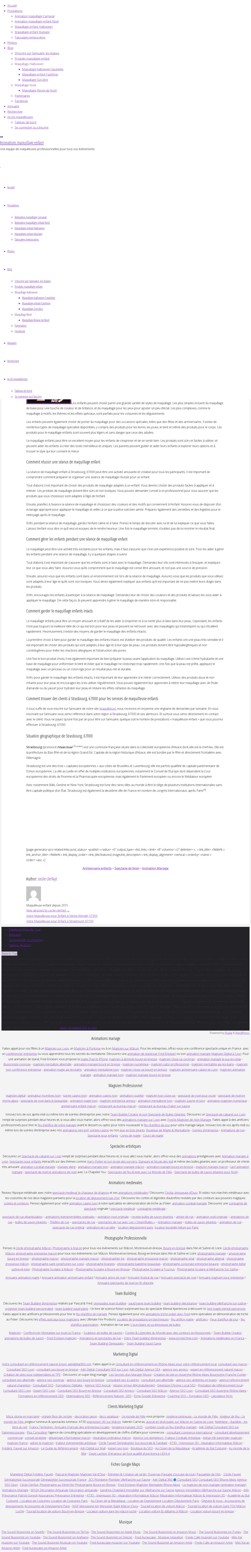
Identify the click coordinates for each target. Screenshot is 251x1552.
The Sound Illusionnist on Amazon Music (169, 1532)
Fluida (228, 1033)
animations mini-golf (76, 1130)
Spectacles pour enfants (25, 1161)
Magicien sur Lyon (57, 1048)
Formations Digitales (69, 1385)
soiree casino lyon (75, 1096)
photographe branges (100, 1264)
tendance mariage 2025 (127, 1427)
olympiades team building (110, 1303)
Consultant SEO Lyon (20, 1369)
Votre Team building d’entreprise (145, 1338)
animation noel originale (113, 1217)
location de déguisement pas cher (98, 1198)
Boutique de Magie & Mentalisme (168, 1130)
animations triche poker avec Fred (168, 1314)
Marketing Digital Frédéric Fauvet (31, 1474)
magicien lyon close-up (160, 1096)
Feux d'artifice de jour (224, 1319)
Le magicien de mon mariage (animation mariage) (214, 1485)
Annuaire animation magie (22, 1278)
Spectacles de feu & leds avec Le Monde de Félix (140, 1172)
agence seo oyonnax (50, 1380)
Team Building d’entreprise (40, 1303)
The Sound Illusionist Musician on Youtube (59, 1543)
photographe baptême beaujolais (139, 1264)
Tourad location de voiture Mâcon (162, 1506)
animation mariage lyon (93, 1167)
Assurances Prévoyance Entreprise (61, 1495)
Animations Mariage (15, 1490)
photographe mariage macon (80, 1259)
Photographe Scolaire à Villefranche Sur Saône (207, 1269)
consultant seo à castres (123, 1380)
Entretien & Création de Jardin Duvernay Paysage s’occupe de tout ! (152, 1474)
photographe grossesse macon (147, 1259)
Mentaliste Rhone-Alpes (164, 1485)
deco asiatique (109, 1416)
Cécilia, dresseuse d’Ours (181, 1193)
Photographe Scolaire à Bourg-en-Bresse (103, 1269)
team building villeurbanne (180, 1303)
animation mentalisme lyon (101, 1070)
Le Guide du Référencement (59, 1448)
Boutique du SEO (142, 1448)
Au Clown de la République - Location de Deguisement (126, 1501)
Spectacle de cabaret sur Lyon (225, 1114)
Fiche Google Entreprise (149, 1396)
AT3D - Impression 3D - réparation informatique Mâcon (206, 1443)
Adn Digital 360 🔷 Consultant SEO (175, 1480)
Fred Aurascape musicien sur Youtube (115, 1543)
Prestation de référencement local (220, 1385)
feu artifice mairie (182, 1319)
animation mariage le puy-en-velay (219, 1059)
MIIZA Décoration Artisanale (49, 1490)
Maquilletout (107, 709)
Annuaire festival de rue (143, 1278)
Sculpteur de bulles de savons (103, 1333)
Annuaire (15, 935)
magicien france (17, 1443)
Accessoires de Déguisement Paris (47, 1506)
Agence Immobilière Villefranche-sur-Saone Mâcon (208, 1490)
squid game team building (144, 1303)
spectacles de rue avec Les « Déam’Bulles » (126, 1222)
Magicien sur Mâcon (125, 1048)
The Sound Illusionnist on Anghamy (65, 1537)
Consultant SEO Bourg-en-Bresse (79, 1391)
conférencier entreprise (21, 1054)
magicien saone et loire (190, 1101)
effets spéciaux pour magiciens (59, 1319)
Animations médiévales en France (222, 1338)
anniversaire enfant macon (78, 1106)
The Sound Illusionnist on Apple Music (116, 1532)
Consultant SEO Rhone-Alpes (217, 1480)
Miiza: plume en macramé (22, 1416)
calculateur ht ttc (222, 1396)
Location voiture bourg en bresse (212, 1511)
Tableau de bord (19, 945)
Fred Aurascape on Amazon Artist (44, 1548)
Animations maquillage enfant (22, 142)
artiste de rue (184, 1217)
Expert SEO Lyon (44, 1391)
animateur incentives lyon (44, 1096)
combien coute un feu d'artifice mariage (171, 1427)
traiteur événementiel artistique (76, 1443)
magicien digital (15, 1096)
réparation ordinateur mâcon (112, 1438)
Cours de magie (153, 1136)
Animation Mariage (155, 868)
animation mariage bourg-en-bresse (170, 1167)
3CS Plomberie (98, 1480)
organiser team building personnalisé (29, 1309)
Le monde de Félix (134, 1416)
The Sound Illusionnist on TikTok (68, 1532)
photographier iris (113, 1259)
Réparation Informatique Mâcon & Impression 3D (192, 1495)
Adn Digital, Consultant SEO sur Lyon (104, 1369)
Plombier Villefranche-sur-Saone (129, 1480)
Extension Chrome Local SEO (176, 1385)
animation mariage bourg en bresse (97, 1064)
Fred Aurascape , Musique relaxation (159, 1537)
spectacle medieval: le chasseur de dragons (80, 1193)
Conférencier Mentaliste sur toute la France (52, 1333)
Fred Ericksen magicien (61, 1338)
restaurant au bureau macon (117, 1106)
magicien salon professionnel (170, 1064)
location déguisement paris (135, 1227)
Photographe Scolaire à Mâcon (52, 1269)
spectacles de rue (83, 1222)
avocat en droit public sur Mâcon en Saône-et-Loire (180, 1422)
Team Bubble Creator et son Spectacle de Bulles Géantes (147, 1114)
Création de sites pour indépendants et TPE (32, 1375)
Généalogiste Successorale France (63, 1480)
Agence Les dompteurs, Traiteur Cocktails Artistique (166, 1438)
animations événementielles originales (70, 1217)
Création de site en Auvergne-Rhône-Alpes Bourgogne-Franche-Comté (200, 1375)
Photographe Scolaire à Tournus (153, 1269)
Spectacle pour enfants (103, 1136)
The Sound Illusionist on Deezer (111, 1537)
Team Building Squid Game (144, 1343)
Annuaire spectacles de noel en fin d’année (125, 1283)
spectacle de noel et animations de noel (51, 1172)
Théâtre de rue (59, 1222)
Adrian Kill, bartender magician (222, 1438)
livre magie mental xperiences (226, 1309)
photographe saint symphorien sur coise (57, 1264)
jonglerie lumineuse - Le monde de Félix (192, 1416)
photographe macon (45, 1259)
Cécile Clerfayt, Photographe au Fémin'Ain (47, 1485)
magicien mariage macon (212, 1167)
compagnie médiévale (151, 1209)
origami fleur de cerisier (57, 1416)
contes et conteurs (16, 1203)
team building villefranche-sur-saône (222, 1303)
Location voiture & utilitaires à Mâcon (163, 1511)
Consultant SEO (43, 1385)
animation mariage (199, 1054)
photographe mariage (212, 1253)
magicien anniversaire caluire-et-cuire (193, 1070)
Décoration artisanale (83, 1490)
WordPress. (242, 1033)
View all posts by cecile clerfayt (48, 910)
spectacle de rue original (68, 1227)
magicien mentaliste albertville (52, 1064)
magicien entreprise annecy (117, 1101)
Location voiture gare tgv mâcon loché (112, 1511)
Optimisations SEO (78, 1396)
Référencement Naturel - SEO (112, 1396)
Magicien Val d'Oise (92, 1474)
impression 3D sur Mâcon (104, 1422)
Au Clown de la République (172, 1448)
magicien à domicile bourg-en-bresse (133, 1059)
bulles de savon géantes (31, 1222)
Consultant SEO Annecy (119, 1391)
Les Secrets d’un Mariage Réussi (130, 1375)
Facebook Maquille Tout (24, 929)
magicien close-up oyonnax (177, 1059)
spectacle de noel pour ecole (197, 1096)
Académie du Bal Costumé (209, 1448)
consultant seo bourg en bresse (57, 1369)
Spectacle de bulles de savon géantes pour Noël (205, 1172)
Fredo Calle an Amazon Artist (214, 1543)
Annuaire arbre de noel (110, 1278)
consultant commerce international (189, 1432)
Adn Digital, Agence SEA (145, 1369)
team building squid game (71, 1309)
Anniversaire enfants (97, 868)
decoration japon (86, 1416)
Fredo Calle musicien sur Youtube (207, 1537)
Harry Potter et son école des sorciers (112, 1161)
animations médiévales (133, 1193)
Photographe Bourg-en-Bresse (95, 1485)
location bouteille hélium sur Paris (176, 1227)
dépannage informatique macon (69, 1438)
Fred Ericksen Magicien (133, 1485)
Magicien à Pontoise (87, 1048)
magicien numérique (136, 1064)
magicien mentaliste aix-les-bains (212, 1064)
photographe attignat (210, 1259)
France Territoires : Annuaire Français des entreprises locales (69, 1427)
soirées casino (99, 1130)
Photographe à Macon (67, 1248)
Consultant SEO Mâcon (152, 1391)
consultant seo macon (232, 1364)
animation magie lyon (83, 1101)
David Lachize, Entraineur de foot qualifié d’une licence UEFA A (129, 1454)
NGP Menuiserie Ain (85, 1506)
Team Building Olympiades (107, 1343)
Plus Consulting (37, 1432)
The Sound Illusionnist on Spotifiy (22, 1532)
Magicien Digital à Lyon (226, 1054)
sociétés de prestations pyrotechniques (143, 1319)
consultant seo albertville (18, 1380)
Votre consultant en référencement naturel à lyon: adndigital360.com (46, 1364)
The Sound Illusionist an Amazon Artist (167, 1543)
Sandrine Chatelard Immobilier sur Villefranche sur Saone (137, 1490)
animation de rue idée (101, 1227)
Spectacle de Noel (127, 868)
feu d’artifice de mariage (91, 1314)
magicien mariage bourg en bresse (148, 1075)
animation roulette (132, 1096)
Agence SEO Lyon (181, 1391)
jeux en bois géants (132, 1130)
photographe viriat (182, 1259)
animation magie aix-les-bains (63, 1070)
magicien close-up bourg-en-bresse (144, 1070)
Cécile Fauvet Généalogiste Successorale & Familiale (133, 1443)
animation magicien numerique (227, 1101)
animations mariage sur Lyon (141, 1120)
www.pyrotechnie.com (183, 1338)
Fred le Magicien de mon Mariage (189, 1120)
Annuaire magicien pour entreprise (221, 1278)
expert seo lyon (118, 1448)
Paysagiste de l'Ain (208, 1474)
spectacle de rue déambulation (22, 1217)
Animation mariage (170, 1222)
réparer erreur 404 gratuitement (134, 1385)
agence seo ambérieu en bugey (196, 1380)
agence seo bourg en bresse (85, 1380)
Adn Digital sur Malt (93, 1448)
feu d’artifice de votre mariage (57, 1125)
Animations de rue (233, 1130)
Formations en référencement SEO (41, 1396)
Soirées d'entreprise (205, 1130)
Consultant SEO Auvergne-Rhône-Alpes (220, 1391)
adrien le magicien (41, 1443)
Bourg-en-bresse (174, 1248)
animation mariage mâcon (127, 1167)
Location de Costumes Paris (69, 1501)
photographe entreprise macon (36, 1253)
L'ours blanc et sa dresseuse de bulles (155, 1325)
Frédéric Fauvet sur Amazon (20, 1448)
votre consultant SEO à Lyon (78, 1028)
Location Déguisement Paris (180, 1501)
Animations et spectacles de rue (100, 1338)
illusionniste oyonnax (17, 1064)
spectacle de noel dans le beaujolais (44, 1101)
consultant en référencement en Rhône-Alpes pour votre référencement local (166, 1364)
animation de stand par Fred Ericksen (151, 1054)
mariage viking (67, 1167)
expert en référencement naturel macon (216, 1369)
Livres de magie (130, 1136)
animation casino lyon (103, 1096)
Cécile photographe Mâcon (33, 1248)
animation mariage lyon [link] (108, 1075)
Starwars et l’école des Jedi (155, 1161)
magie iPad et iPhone (94, 1059)
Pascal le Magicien (67, 1474)
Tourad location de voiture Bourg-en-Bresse (55, 1511)
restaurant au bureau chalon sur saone (164, 1106)
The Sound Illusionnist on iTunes (220, 1532)
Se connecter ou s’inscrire (26, 940)
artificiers (202, 1319)
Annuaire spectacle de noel (178, 1278)
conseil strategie (35, 1438)
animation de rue (230, 1222)
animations (189, 1156)
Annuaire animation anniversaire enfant (67, 1278)
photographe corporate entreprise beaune (191, 1264)
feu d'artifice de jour (157, 1125)
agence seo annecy (175, 1369)
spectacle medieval (122, 1209)
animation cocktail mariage (38, 1167)
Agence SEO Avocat (98, 1385)
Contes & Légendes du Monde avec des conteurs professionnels (168, 1333)
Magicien (15, 1333)
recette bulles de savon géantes (152, 1217)
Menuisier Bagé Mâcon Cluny (119, 1506)
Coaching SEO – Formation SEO (188, 1396)
